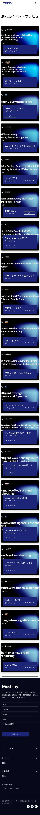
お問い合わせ (7, 784)
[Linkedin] (36, 806)
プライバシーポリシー (10, 788)
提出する (15, 734)
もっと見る (9, 116)
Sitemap (30, 801)
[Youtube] (32, 806)
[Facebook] (28, 806)
